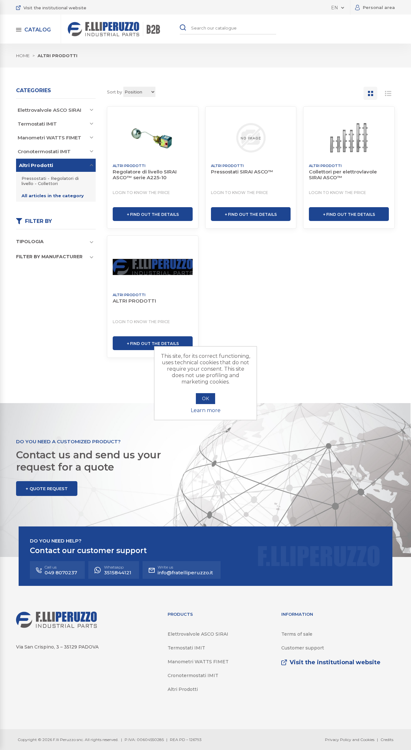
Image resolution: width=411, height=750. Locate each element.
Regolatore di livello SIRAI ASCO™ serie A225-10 (145, 175)
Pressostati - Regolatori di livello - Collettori (50, 181)
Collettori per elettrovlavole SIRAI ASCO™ (343, 175)
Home (23, 55)
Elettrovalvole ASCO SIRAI (49, 110)
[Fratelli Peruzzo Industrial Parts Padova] (56, 626)
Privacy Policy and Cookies (349, 739)
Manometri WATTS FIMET (49, 138)
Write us (185, 570)
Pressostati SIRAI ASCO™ (242, 172)
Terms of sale (296, 634)
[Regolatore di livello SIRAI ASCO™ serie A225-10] (153, 137)
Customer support (302, 648)
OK (205, 398)
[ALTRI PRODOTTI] (153, 267)
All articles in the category (53, 195)
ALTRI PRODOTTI (134, 301)
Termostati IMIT (37, 124)
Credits (386, 739)
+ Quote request (47, 488)
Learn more (206, 410)
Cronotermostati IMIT (44, 151)
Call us (61, 570)
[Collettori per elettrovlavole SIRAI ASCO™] (349, 137)
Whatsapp (117, 570)
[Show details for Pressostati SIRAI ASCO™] (251, 137)
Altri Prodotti (36, 165)
